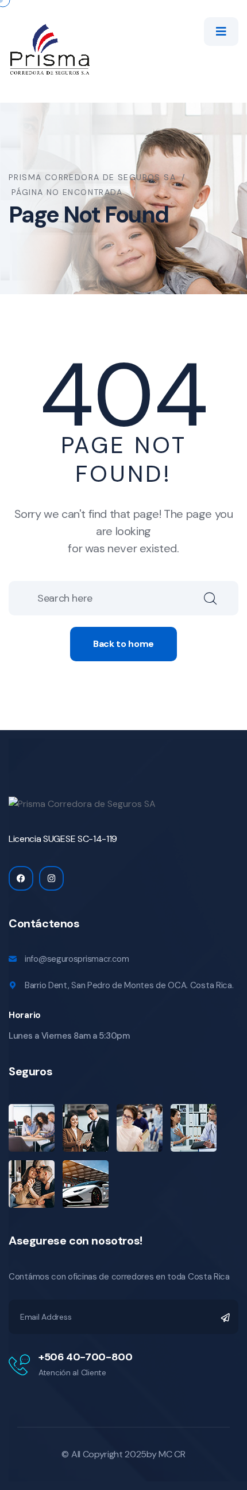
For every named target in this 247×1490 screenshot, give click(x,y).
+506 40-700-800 (85, 1357)
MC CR (172, 1454)
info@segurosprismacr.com (77, 959)
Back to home (123, 644)
